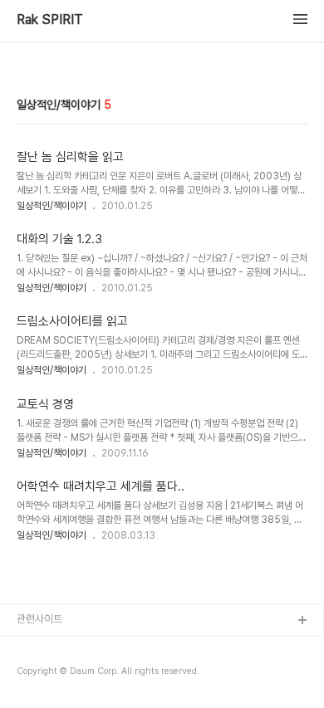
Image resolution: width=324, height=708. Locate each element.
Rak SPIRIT (50, 19)
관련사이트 (39, 619)
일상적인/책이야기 (51, 206)
